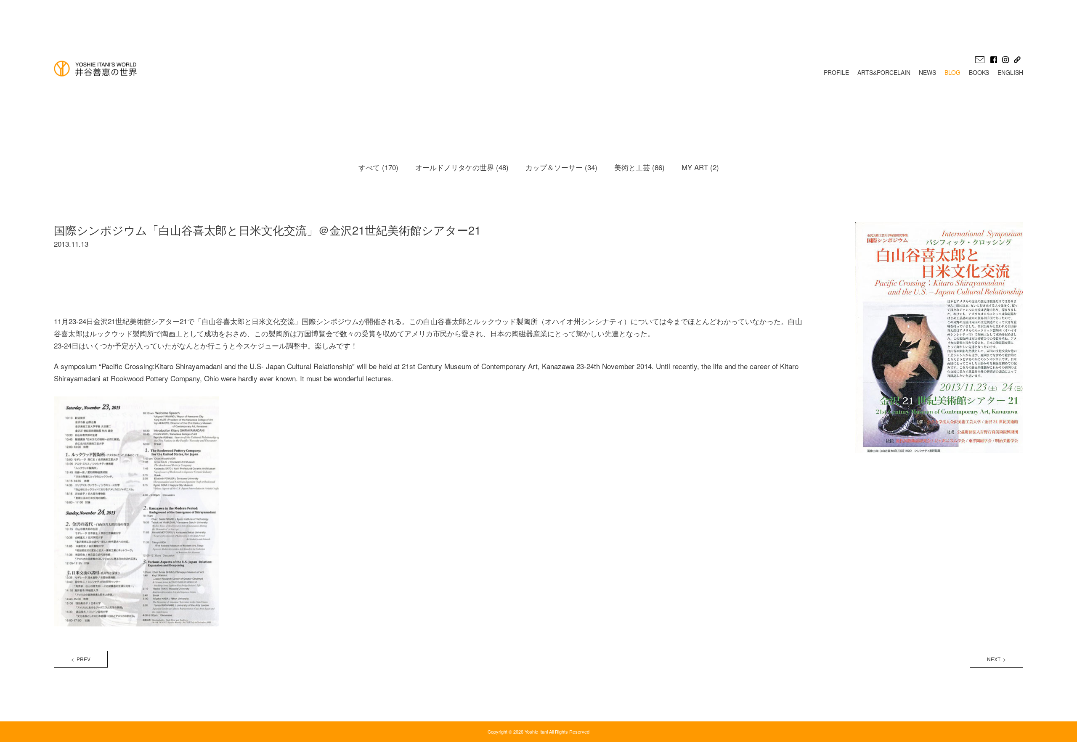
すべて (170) (378, 167)
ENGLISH (1010, 72)
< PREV (80, 659)
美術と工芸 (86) (639, 167)
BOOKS (979, 72)
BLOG (952, 72)
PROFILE (836, 72)
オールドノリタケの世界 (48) (462, 167)
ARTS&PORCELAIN (883, 72)
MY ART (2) (700, 167)
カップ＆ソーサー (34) (561, 167)
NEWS (927, 72)
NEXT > (996, 659)
